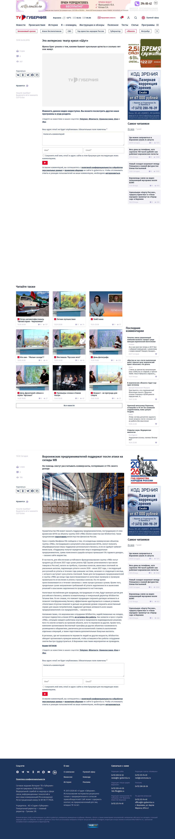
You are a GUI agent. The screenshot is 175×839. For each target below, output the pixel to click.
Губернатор (115, 31)
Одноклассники (106, 119)
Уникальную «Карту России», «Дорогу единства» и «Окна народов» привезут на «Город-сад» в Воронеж (143, 195)
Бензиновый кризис (27, 31)
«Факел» (131, 31)
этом (59, 114)
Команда (86, 777)
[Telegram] (22, 772)
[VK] (28, 772)
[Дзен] (17, 772)
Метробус (145, 31)
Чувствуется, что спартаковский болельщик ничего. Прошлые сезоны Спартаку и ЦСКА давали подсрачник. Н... (141, 393)
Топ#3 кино (98, 319)
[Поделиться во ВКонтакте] (18, 75)
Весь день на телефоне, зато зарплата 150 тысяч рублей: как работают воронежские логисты (143, 151)
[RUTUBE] (38, 772)
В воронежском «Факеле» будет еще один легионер (141, 384)
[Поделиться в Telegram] (28, 75)
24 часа (131, 129)
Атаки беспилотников (51, 31)
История (67, 782)
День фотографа (100, 357)
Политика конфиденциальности (30, 779)
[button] (157, 31)
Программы (148, 25)
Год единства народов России (90, 31)
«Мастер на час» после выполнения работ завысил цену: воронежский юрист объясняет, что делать (141, 362)
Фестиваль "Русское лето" (68, 357)
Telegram (84, 119)
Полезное (113, 25)
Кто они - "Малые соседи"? (32, 357)
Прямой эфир (152, 18)
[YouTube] (49, 772)
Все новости (69, 405)
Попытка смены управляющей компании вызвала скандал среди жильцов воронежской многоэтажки (141, 340)
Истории (53, 25)
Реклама (86, 782)
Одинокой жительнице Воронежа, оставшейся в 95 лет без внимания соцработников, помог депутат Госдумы (141, 409)
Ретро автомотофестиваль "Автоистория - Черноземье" (31, 320)
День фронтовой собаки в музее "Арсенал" (30, 394)
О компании (69, 772)
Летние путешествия (66, 319)
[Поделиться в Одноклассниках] (23, 75)
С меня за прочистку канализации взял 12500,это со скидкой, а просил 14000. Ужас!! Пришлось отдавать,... (143, 372)
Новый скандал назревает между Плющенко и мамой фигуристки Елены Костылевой (144, 166)
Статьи (134, 25)
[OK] (33, 772)
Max (44, 122)
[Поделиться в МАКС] (32, 75)
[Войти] (128, 17)
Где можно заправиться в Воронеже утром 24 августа (141, 138)
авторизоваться (112, 173)
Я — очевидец (68, 25)
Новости (20, 25)
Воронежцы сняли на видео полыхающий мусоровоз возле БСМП (143, 180)
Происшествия (37, 25)
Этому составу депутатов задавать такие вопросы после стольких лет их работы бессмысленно (142, 419)
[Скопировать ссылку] (37, 75)
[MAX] (43, 772)
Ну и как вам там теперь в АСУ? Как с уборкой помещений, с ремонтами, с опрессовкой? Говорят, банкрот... (143, 349)
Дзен (116, 119)
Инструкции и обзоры (92, 25)
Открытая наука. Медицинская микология (139, 431)
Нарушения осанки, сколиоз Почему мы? (143, 439)
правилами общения (74, 170)
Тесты (125, 25)
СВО (69, 31)
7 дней (138, 129)
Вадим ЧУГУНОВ (49, 646)
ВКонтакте (93, 119)
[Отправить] (45, 163)
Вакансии (68, 777)
